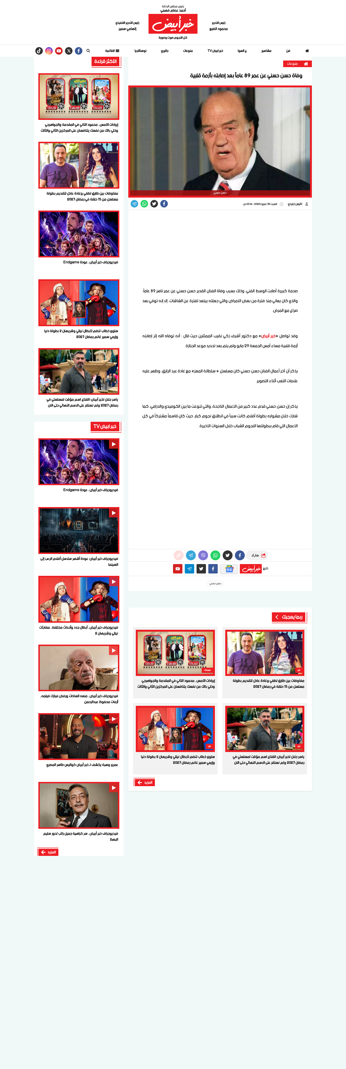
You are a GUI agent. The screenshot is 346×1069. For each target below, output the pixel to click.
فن (288, 51)
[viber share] (134, 203)
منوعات (188, 51)
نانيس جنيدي (295, 204)
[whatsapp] (179, 555)
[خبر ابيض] (173, 24)
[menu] (88, 51)
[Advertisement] (220, 249)
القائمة (110, 51)
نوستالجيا (140, 51)
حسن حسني (215, 583)
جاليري (165, 51)
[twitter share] (154, 203)
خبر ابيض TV (215, 51)
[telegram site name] (189, 568)
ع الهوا (242, 51)
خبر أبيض (268, 336)
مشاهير (266, 51)
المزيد (148, 782)
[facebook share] (164, 203)
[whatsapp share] (144, 203)
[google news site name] (228, 568)
